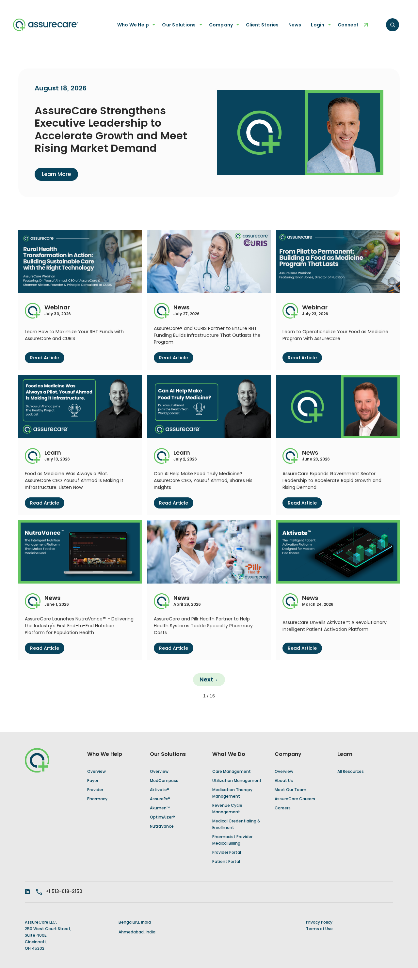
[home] (45, 25)
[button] (135, 25)
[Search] (392, 24)
